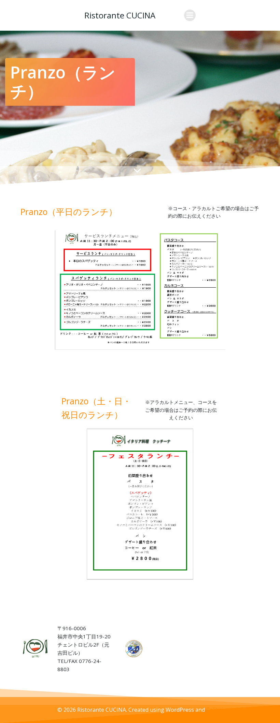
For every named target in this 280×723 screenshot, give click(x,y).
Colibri (214, 709)
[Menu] (190, 15)
